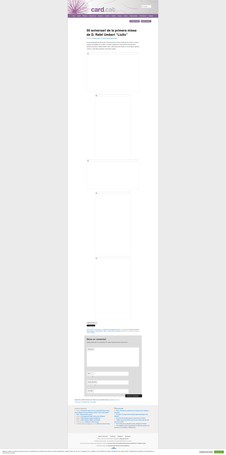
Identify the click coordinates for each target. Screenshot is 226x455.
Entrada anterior (134, 21)
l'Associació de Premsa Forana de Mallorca (118, 445)
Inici (74, 16)
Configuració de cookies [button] (206, 452)
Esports (100, 16)
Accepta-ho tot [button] (219, 452)
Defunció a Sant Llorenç (92, 422)
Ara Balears (119, 408)
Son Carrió (117, 329)
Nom (90, 373)
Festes (120, 16)
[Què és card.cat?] (103, 436)
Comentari (91, 349)
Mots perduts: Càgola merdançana (90, 418)
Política (85, 16)
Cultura (107, 16)
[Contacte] (112, 436)
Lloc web (90, 390)
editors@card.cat (124, 438)
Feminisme (143, 16)
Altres (125, 16)
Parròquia (111, 329)
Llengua (151, 16)
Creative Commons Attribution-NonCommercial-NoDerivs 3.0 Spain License (127, 443)
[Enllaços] (120, 436)
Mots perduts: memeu (86, 414)
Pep (77, 414)
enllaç (92, 332)
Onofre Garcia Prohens (108, 38)
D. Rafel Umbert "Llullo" (100, 331)
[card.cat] (103, 11)
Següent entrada (146, 21)
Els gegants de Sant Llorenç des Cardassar (93, 416)
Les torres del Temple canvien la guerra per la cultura (130, 418)
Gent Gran (106, 329)
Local (78, 16)
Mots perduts (133, 16)
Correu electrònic (92, 382)
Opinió (113, 16)
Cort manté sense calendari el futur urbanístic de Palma (131, 423)
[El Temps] (127, 436)
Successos (92, 16)
